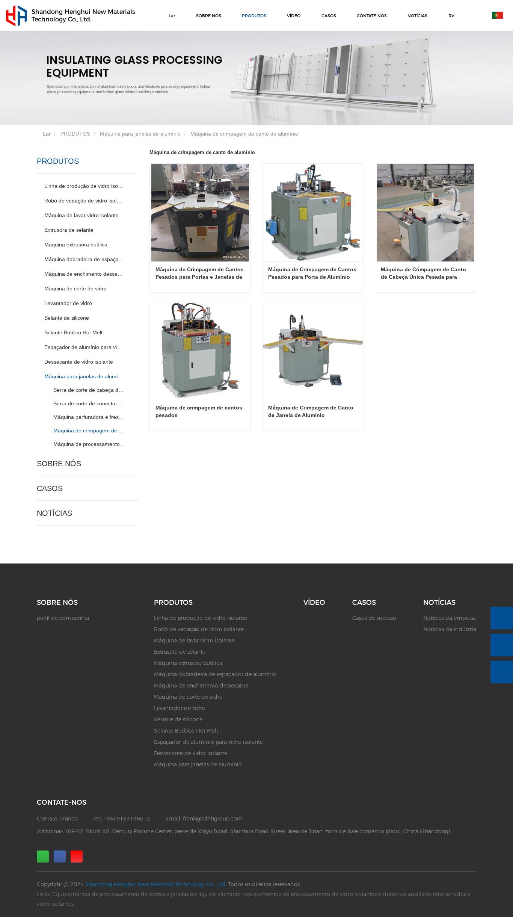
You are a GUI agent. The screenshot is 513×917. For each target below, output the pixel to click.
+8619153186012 (127, 818)
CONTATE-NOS (372, 15)
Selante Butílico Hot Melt (73, 332)
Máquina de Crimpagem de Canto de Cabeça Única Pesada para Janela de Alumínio (424, 273)
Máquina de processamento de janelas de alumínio (89, 444)
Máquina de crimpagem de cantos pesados (199, 411)
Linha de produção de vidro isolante (84, 186)
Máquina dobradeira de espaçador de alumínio (84, 259)
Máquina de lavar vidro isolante (81, 215)
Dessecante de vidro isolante (78, 362)
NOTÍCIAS (54, 513)
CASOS (50, 488)
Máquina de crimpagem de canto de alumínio (89, 431)
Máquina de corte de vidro (75, 289)
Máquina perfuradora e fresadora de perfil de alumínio (89, 417)
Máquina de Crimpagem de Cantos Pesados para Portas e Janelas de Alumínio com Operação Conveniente (200, 273)
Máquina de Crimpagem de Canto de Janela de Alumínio (311, 411)
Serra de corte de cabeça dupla (89, 390)
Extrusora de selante (69, 230)
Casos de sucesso (374, 618)
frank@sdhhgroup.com (213, 818)
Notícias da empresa (449, 618)
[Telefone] (501, 618)
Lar (172, 15)
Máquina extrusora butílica (75, 245)
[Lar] (16, 15)
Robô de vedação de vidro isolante (84, 201)
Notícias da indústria (449, 629)
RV (451, 15)
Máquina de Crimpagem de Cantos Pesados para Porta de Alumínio (313, 273)
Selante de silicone (66, 318)
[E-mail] (501, 645)
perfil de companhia (63, 618)
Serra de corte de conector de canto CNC (89, 403)
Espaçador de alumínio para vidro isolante (84, 347)
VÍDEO (293, 15)
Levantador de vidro (68, 303)
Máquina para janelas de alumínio (140, 134)
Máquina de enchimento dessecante (84, 274)
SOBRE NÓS (59, 463)
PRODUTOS (75, 134)
